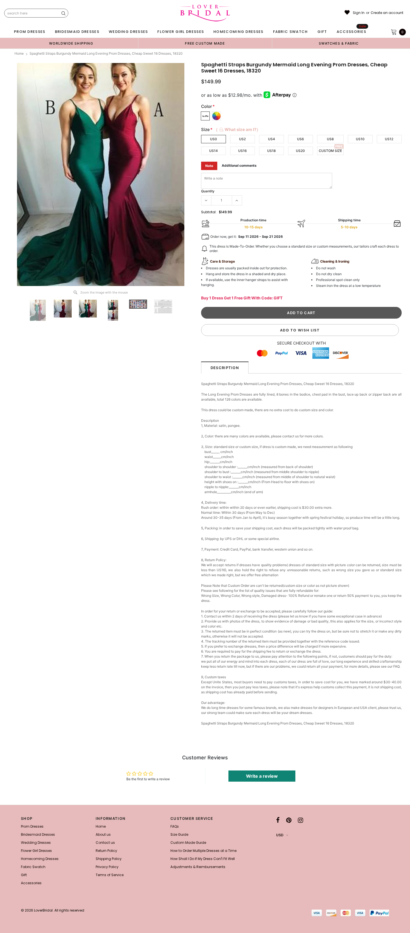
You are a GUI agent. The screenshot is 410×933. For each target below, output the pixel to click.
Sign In (359, 13)
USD (279, 835)
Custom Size (330, 151)
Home (19, 53)
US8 (330, 139)
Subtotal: (208, 212)
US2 (242, 139)
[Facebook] (278, 820)
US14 (213, 151)
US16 (242, 151)
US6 (300, 139)
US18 (271, 151)
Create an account (387, 13)
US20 (300, 151)
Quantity (207, 191)
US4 (271, 139)
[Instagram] (300, 820)
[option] (71, 43)
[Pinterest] (288, 820)
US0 (213, 139)
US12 (389, 139)
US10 (360, 139)
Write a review (262, 776)
